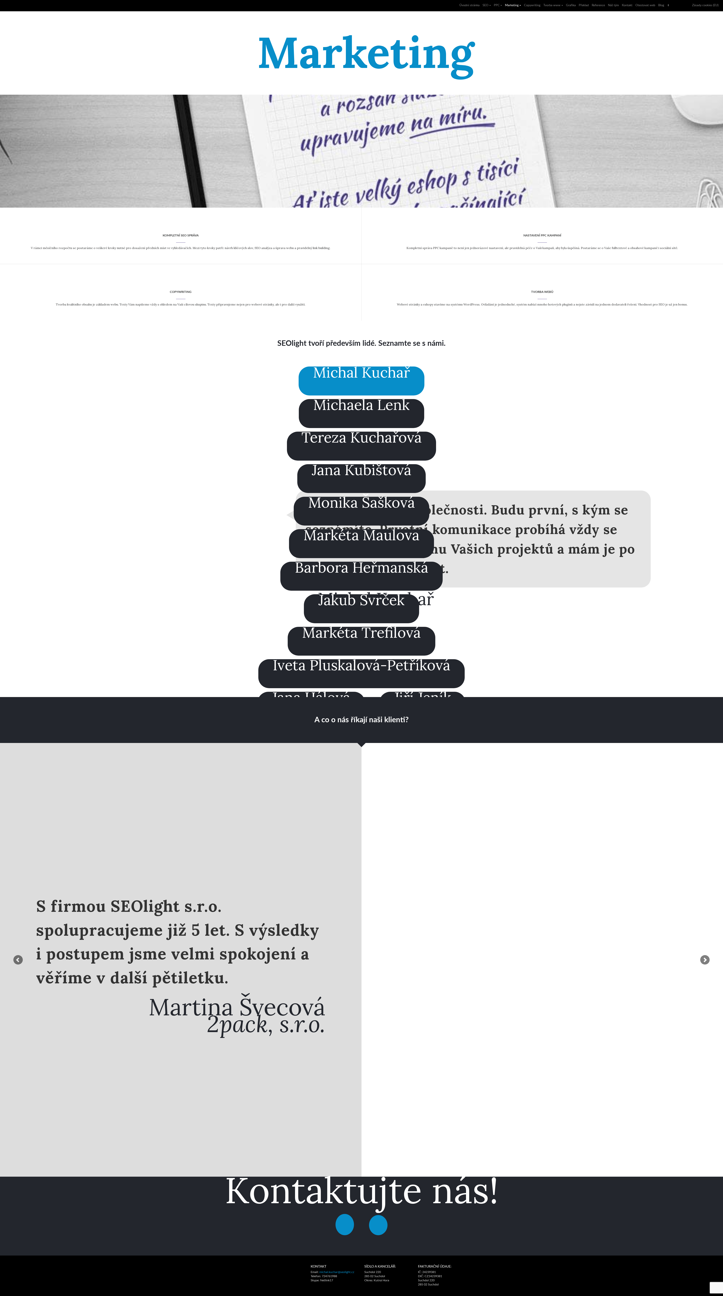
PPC (497, 5)
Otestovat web (645, 5)
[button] (18, 960)
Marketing (512, 5)
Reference (598, 5)
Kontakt (627, 5)
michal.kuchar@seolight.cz (336, 1272)
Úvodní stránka (469, 5)
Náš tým (613, 5)
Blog (661, 5)
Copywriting (532, 5)
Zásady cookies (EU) (705, 5)
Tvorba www (552, 5)
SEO (485, 5)
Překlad (584, 5)
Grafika (571, 5)
